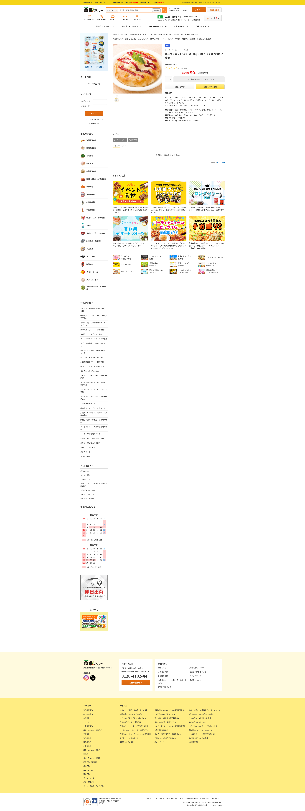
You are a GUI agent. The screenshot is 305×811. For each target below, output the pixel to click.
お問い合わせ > (135, 682)
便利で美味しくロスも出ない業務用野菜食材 (93, 316)
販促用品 (89, 264)
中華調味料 (90, 210)
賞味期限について (164, 687)
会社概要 (148, 798)
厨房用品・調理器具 (93, 241)
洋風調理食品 (134, 34)
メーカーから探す (155, 26)
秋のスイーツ (85, 452)
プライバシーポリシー (161, 798)
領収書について (195, 680)
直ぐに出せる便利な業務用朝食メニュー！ (93, 351)
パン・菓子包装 (92, 279)
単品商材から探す (103, 26)
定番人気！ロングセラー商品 (91, 334)
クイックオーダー (87, 498)
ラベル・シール (92, 272)
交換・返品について (87, 490)
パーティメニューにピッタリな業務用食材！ (93, 397)
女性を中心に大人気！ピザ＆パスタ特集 (93, 390)
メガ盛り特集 (85, 456)
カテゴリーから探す (129, 26)
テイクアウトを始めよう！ (90, 434)
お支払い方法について (88, 494)
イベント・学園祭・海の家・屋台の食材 (93, 309)
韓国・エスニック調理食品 (96, 179)
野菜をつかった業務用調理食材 (92, 438)
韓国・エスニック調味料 (95, 217)
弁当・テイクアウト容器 (95, 233)
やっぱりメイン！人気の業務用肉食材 (93, 428)
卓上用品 (89, 248)
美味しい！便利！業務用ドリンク (92, 366)
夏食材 (185, 11)
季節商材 (89, 186)
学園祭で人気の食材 (87, 447)
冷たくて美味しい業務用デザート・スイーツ (93, 323)
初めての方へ (186, 2)
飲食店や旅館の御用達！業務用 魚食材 (93, 420)
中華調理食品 (91, 171)
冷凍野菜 (172, 11)
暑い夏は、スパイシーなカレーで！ (93, 408)
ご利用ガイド (200, 26)
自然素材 (89, 155)
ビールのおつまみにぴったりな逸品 (93, 339)
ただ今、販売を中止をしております (199, 79)
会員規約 (188, 798)
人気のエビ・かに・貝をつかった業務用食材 (93, 413)
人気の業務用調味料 (87, 403)
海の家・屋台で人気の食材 (90, 443)
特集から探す (179, 26)
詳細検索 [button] (156, 10)
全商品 (115, 34)
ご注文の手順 (85, 479)
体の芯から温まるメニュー (90, 371)
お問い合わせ (207, 2)
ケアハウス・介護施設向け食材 (92, 357)
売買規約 (195, 798)
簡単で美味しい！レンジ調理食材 (92, 329)
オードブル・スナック (149, 34)
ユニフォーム (91, 256)
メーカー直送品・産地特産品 (96, 287)
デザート (179, 11)
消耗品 (88, 225)
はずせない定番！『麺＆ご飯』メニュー (93, 344)
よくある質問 (85, 475)
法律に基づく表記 (177, 798)
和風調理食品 (91, 148)
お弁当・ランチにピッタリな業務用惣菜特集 (93, 383)
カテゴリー (123, 34)
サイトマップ (217, 2)
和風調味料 (90, 202)
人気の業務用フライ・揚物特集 (92, 362)
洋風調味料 (90, 194)
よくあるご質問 (197, 2)
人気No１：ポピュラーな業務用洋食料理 (94, 376)
